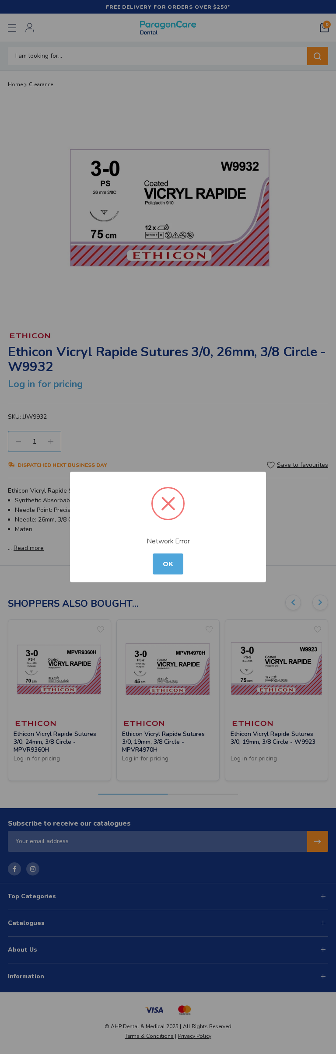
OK (168, 564)
